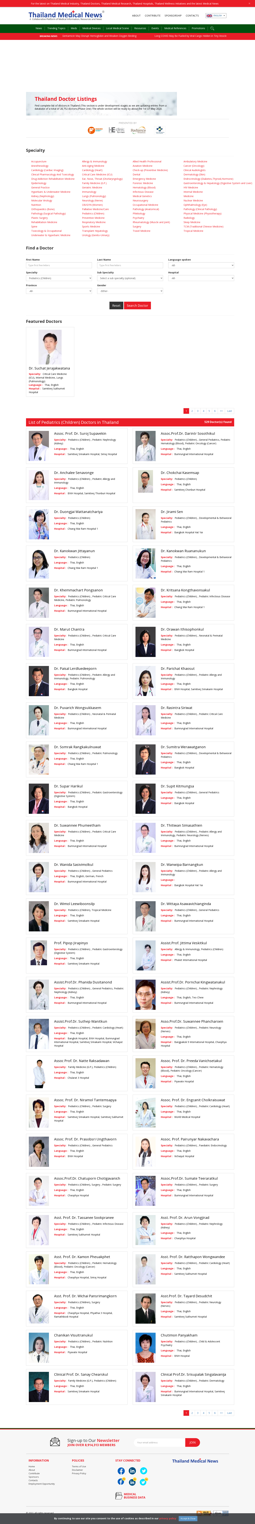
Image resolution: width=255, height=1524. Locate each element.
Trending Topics (56, 28)
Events (155, 28)
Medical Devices (91, 28)
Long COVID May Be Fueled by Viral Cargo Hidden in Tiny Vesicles (159, 35)
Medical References (175, 28)
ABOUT (136, 15)
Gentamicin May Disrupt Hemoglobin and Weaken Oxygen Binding (67, 35)
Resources (140, 28)
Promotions (198, 28)
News (39, 28)
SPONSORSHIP (173, 15)
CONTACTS (192, 15)
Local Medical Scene (117, 28)
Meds (74, 28)
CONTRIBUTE (152, 15)
